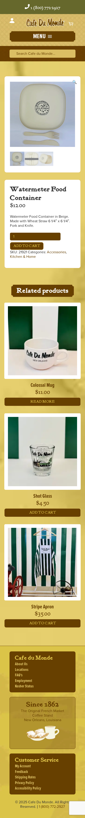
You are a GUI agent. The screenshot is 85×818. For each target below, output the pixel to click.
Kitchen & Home (23, 256)
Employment (23, 681)
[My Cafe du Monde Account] (12, 21)
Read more (43, 401)
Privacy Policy (24, 783)
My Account (23, 766)
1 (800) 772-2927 (45, 7)
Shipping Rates (25, 777)
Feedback (21, 772)
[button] (42, 36)
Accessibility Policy (28, 788)
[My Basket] (71, 23)
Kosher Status (24, 686)
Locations (21, 669)
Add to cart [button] (42, 512)
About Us (21, 664)
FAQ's (18, 675)
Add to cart (26, 246)
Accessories (56, 252)
